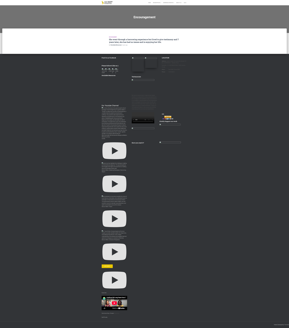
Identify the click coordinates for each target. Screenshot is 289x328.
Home (149, 2)
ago (125, 45)
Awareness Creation (168, 2)
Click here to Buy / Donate (108, 313)
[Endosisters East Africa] (107, 3)
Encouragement (113, 37)
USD (163, 114)
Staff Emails (104, 317)
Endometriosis (156, 2)
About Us (178, 2)
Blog (185, 2)
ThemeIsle (286, 324)
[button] (160, 2)
